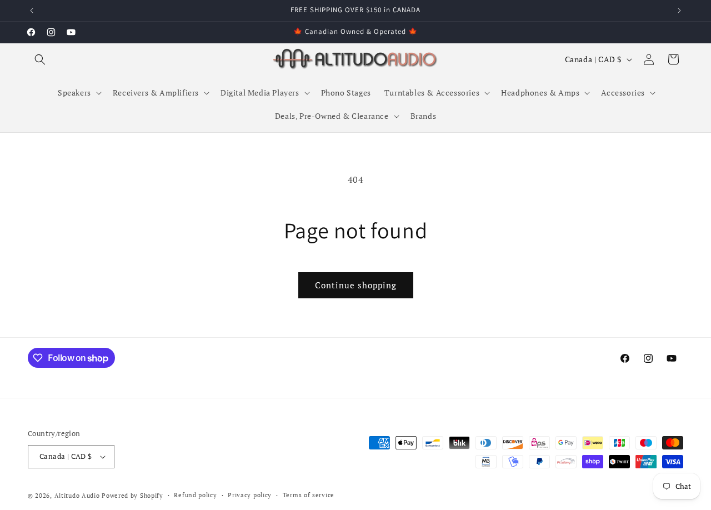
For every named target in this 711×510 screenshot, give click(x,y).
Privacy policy (250, 495)
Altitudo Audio (77, 495)
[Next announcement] (679, 10)
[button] (40, 59)
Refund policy (195, 495)
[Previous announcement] (31, 10)
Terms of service (308, 495)
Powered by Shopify (132, 495)
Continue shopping (356, 285)
